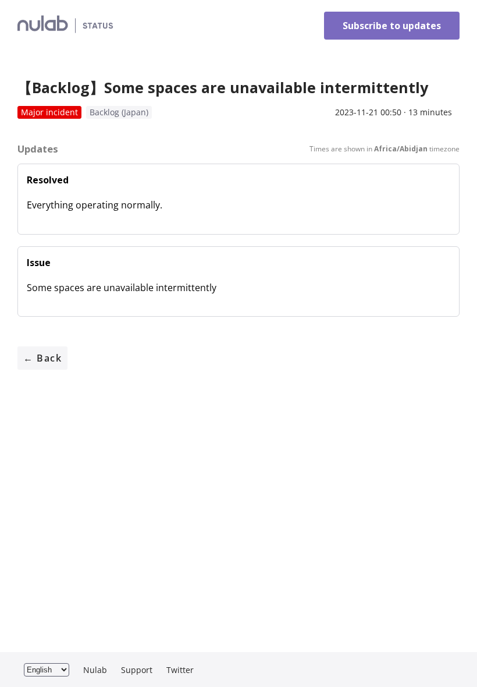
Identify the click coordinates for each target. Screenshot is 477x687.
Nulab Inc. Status (167, 26)
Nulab (95, 669)
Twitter (180, 669)
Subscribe (392, 25)
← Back (42, 358)
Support (136, 669)
